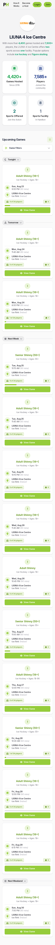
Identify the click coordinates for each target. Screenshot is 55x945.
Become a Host (26, 4)
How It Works (16, 4)
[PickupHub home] (6, 4)
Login (37, 4)
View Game (29, 210)
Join (48, 4)
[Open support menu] (50, 139)
